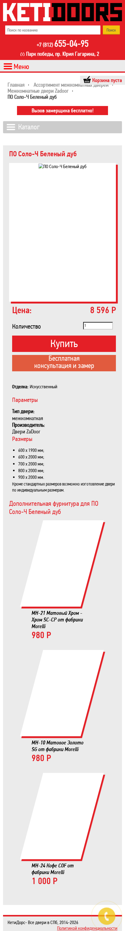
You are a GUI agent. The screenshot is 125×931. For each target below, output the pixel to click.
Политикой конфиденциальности (87, 928)
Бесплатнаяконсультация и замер (64, 362)
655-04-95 (63, 44)
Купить (64, 343)
